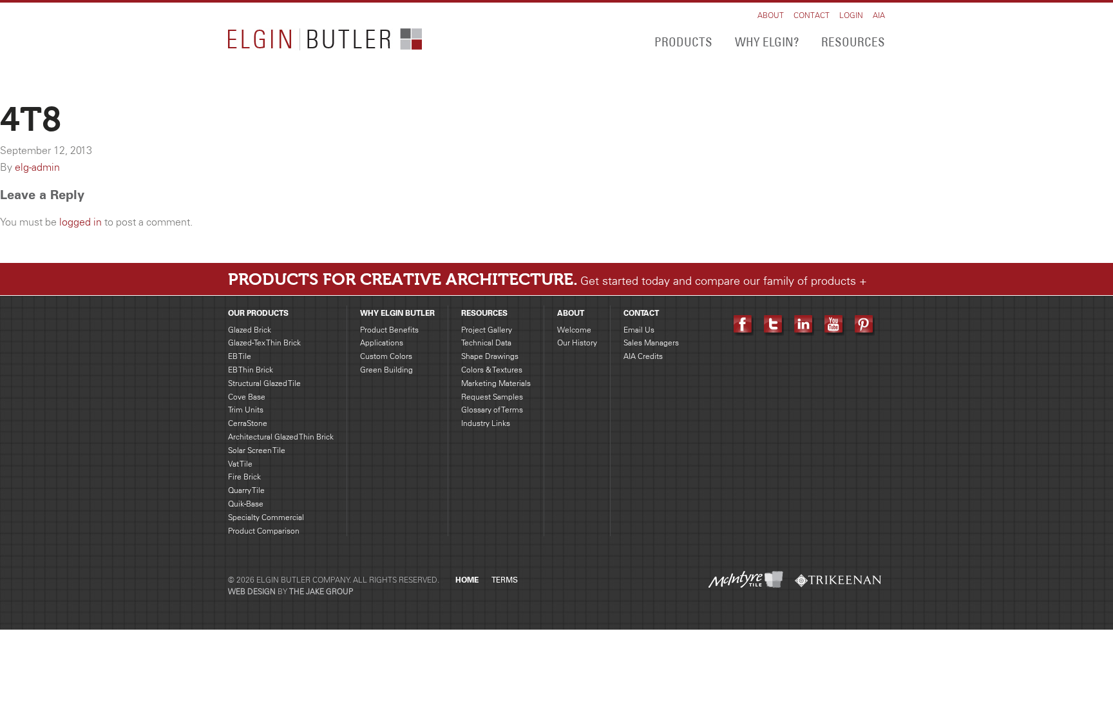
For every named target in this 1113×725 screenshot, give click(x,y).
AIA (879, 15)
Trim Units (245, 409)
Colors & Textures (491, 369)
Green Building (386, 369)
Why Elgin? (767, 41)
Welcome (574, 329)
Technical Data (486, 342)
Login (851, 15)
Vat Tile (240, 464)
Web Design (252, 591)
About (770, 15)
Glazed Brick (249, 329)
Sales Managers (651, 342)
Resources (853, 41)
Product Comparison (264, 531)
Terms (504, 580)
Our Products (258, 313)
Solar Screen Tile (256, 450)
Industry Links (485, 423)
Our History (577, 342)
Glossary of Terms (492, 409)
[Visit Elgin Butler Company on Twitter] (774, 324)
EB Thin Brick (250, 369)
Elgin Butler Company (325, 39)
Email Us (638, 329)
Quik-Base (245, 503)
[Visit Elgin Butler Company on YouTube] (834, 324)
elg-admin (37, 166)
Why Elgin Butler (397, 313)
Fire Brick (244, 476)
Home (467, 580)
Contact (812, 15)
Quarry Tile (246, 490)
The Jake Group (321, 591)
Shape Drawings (489, 356)
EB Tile (239, 356)
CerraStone (247, 423)
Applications (381, 342)
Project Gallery (486, 329)
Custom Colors (386, 356)
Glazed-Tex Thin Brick (264, 342)
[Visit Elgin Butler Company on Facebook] (744, 324)
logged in (80, 221)
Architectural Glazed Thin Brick (281, 436)
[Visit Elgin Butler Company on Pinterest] (865, 324)
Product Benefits (389, 329)
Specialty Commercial (266, 517)
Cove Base (246, 396)
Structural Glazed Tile (264, 383)
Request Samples (492, 396)
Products (683, 41)
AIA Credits (643, 356)
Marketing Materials (496, 383)
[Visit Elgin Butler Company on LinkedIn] (804, 324)
